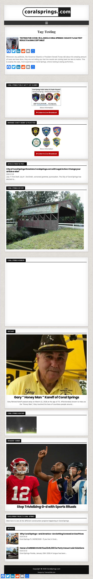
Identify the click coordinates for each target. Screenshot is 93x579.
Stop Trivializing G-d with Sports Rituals (46, 507)
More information (46, 108)
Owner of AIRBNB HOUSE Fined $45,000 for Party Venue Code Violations (52, 548)
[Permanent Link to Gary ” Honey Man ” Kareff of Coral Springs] (46, 364)
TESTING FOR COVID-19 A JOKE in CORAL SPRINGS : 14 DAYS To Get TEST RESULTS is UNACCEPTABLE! (51, 39)
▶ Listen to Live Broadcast (46, 112)
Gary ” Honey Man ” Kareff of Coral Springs (46, 397)
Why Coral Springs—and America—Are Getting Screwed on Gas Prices (52, 533)
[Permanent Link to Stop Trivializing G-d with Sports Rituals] (46, 474)
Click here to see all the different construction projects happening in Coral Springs (37, 521)
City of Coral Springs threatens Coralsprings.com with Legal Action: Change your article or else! (43, 170)
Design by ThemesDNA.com (46, 572)
